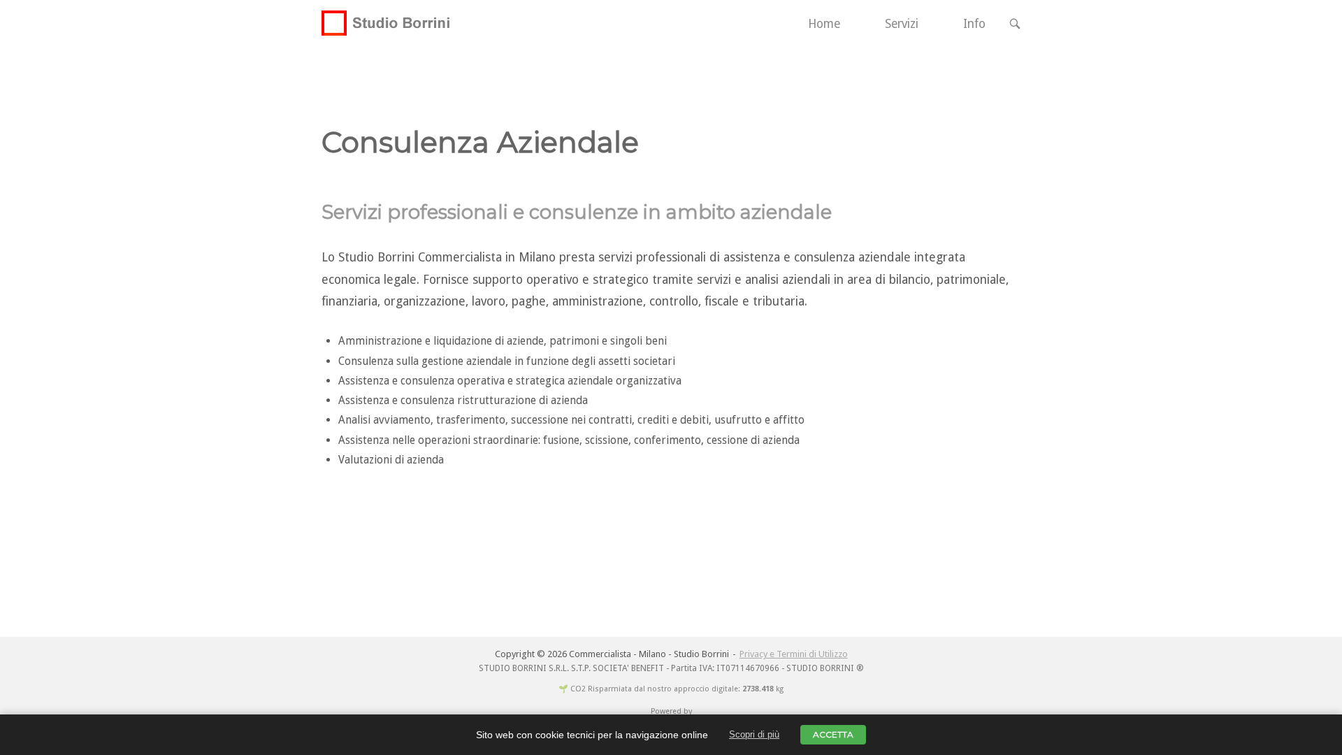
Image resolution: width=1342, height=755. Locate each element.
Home (824, 24)
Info (974, 24)
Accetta (833, 734)
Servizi (901, 24)
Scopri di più (754, 734)
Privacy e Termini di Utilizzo (793, 654)
